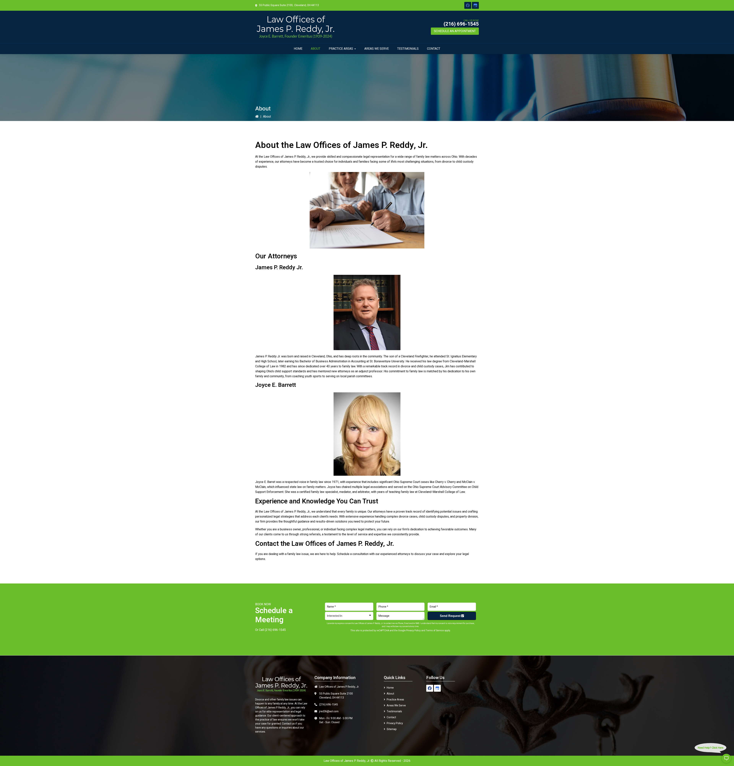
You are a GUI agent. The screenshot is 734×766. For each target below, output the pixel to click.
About (390, 694)
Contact (391, 717)
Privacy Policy (413, 630)
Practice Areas (395, 700)
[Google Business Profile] (475, 5)
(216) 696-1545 (461, 24)
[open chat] (726, 758)
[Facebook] (467, 5)
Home (390, 688)
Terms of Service (435, 630)
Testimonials (394, 711)
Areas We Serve (396, 706)
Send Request (450, 616)
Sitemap (392, 729)
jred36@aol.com (329, 711)
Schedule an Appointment (455, 31)
